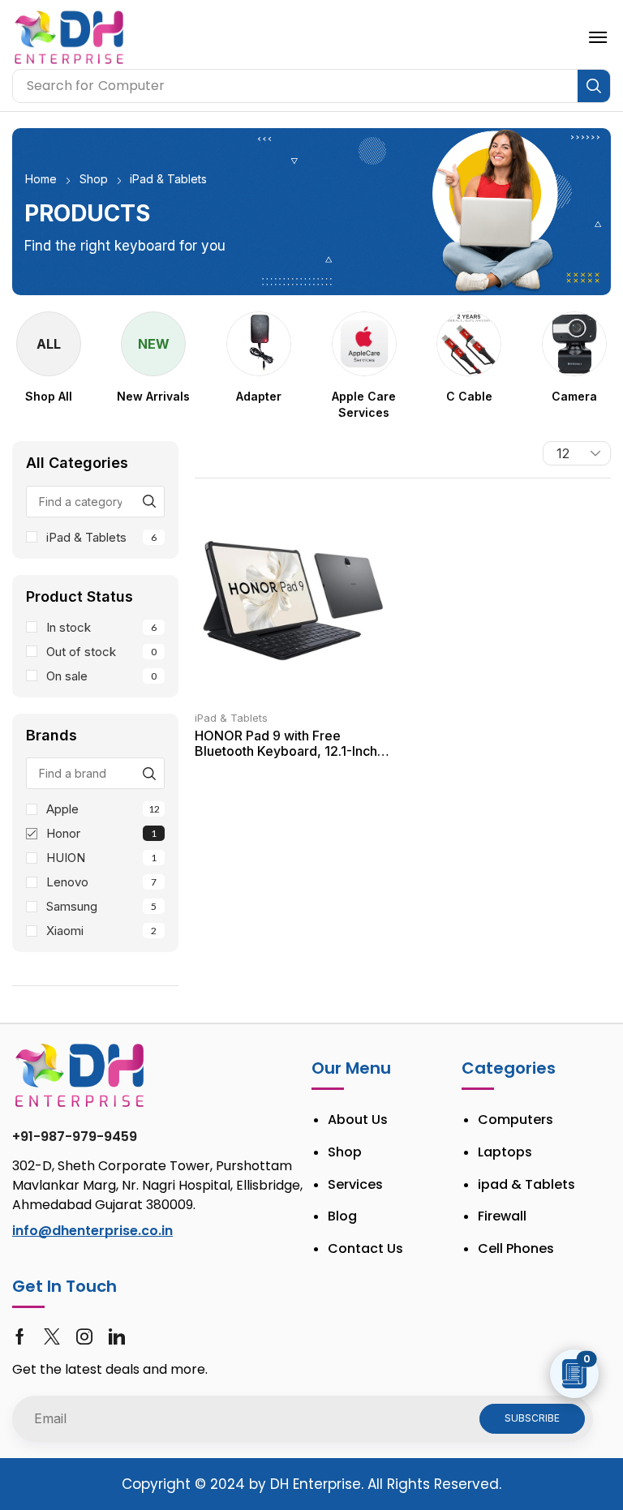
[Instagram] (84, 1336)
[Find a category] (149, 502)
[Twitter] (52, 1336)
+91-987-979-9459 (74, 1136)
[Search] (594, 86)
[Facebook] (20, 1336)
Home (41, 179)
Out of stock (101, 651)
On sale (101, 676)
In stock (101, 627)
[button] (598, 37)
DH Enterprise (315, 1484)
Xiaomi (101, 930)
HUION (101, 857)
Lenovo (101, 882)
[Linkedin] (117, 1336)
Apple (103, 809)
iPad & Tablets (101, 537)
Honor (101, 833)
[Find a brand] (149, 773)
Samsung (101, 906)
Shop (93, 179)
